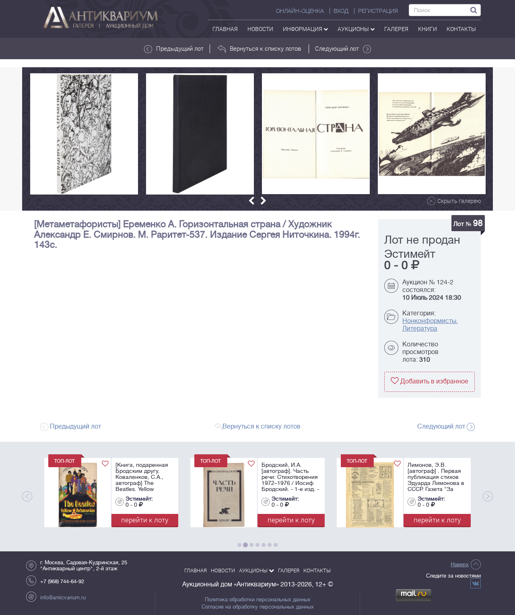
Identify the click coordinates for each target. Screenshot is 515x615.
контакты (461, 29)
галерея (396, 29)
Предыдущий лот (180, 48)
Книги (427, 29)
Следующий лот (337, 48)
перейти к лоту (58, 519)
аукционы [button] (354, 29)
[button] (251, 201)
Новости (260, 29)
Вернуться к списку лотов (265, 48)
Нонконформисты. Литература (430, 324)
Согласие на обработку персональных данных (258, 607)
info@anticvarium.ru (63, 597)
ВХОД (341, 11)
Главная (225, 29)
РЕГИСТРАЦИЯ (378, 11)
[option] (84, 134)
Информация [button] (303, 29)
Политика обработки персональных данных (258, 600)
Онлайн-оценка (300, 11)
